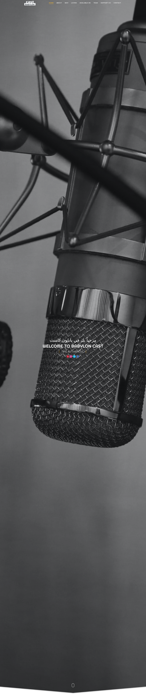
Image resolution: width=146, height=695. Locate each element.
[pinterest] (67, 356)
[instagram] (71, 356)
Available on (85, 3)
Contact (117, 3)
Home (51, 3)
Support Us (106, 3)
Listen (74, 3)
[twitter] (74, 356)
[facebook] (77, 356)
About (59, 3)
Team (96, 3)
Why (66, 3)
